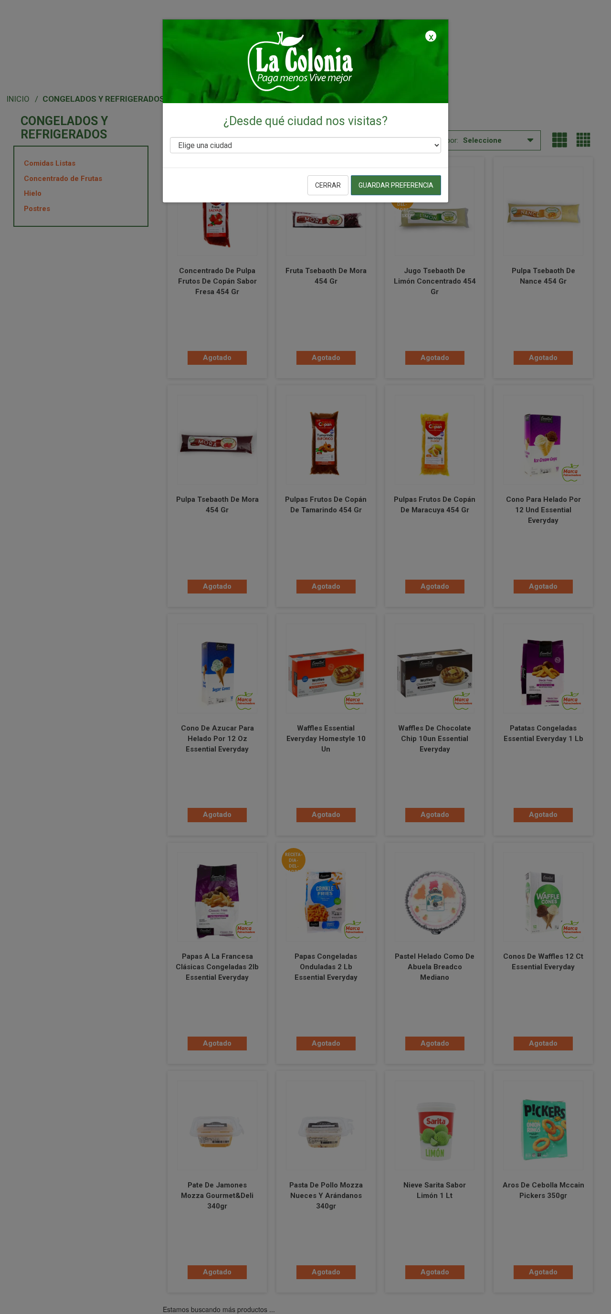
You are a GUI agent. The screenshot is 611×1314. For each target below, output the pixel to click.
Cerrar (328, 185)
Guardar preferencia (395, 185)
